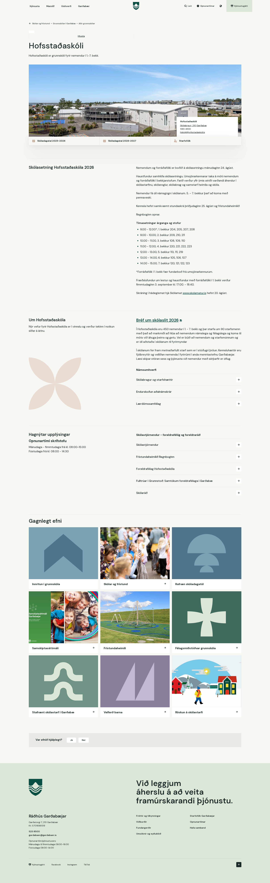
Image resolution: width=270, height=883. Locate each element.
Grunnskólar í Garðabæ (64, 23)
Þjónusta (35, 6)
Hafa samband (198, 827)
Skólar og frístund (41, 23)
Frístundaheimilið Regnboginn (155, 457)
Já (71, 740)
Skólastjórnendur (147, 445)
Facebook (56, 864)
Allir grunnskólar (87, 23)
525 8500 (34, 831)
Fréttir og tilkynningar (148, 815)
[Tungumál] (221, 6)
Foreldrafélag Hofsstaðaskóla (155, 469)
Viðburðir (141, 821)
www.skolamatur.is (194, 293)
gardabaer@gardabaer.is (43, 835)
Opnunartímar (198, 821)
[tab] (188, 380)
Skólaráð (142, 493)
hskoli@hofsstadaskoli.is (192, 132)
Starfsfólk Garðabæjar (202, 815)
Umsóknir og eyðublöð (148, 833)
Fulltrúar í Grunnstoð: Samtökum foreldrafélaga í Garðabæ (174, 481)
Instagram (72, 864)
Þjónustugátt (38, 864)
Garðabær (84, 6)
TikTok (87, 864)
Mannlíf (50, 6)
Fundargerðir (143, 827)
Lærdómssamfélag (148, 404)
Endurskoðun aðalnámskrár (154, 392)
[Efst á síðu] (238, 864)
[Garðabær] (136, 6)
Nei (83, 740)
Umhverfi (66, 6)
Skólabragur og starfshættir (154, 380)
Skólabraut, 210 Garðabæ (193, 125)
